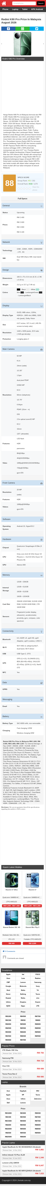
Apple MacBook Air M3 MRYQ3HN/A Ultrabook (21, 1171)
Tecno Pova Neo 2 (9, 1074)
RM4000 (8, 1040)
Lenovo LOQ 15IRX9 (10, 1163)
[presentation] (1, 43)
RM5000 (23, 1024)
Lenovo (23, 982)
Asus (8, 978)
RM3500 (8, 1036)
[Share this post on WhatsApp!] (23, 30)
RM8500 (38, 1028)
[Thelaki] (3, 5)
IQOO (8, 1006)
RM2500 (8, 1028)
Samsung (37, 982)
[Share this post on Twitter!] (37, 30)
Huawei (8, 998)
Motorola (23, 986)
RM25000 (8, 1137)
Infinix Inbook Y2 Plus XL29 (13, 1155)
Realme (37, 978)
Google (8, 986)
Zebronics (37, 1099)
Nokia (23, 990)
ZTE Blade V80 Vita (10, 1050)
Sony (38, 986)
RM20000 (8, 1129)
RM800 (37, 1020)
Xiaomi (37, 1002)
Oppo (23, 1006)
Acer (8, 1091)
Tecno (38, 994)
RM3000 (8, 1032)
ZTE (37, 1006)
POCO (38, 974)
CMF (8, 982)
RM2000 (8, 1024)
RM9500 (38, 1036)
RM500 (23, 1020)
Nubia (23, 998)
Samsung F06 (7, 1058)
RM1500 (8, 1020)
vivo (37, 998)
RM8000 (38, 1024)
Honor (8, 994)
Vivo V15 (5, 1066)
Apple (8, 974)
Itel (23, 974)
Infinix (8, 1002)
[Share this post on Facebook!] (8, 30)
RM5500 (23, 1028)
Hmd (8, 990)
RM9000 (38, 1032)
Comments (10, 951)
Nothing (23, 994)
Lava (23, 978)
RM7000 (23, 1040)
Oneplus (23, 1002)
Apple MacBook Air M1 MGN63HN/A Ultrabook (21, 1147)
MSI (37, 1091)
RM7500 (38, 1016)
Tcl (38, 990)
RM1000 (8, 1016)
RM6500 (23, 1036)
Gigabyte (23, 1091)
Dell (8, 1103)
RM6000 (23, 1032)
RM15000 (8, 1121)
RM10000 (8, 1113)
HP (23, 1095)
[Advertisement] (23, 88)
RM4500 (23, 1016)
